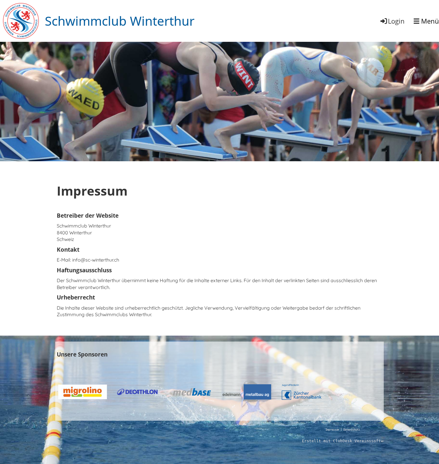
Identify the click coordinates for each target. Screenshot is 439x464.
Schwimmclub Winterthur (119, 20)
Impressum (332, 429)
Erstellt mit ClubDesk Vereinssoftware (346, 441)
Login (396, 20)
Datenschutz (351, 429)
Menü (429, 20)
